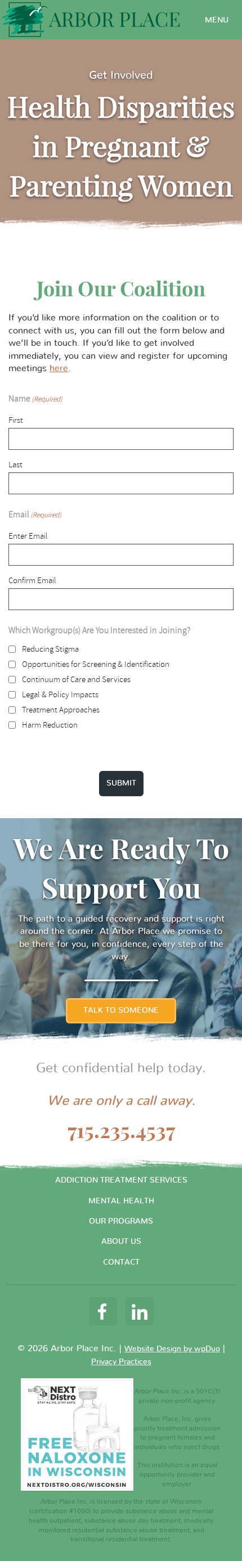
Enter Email (28, 536)
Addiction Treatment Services (121, 1180)
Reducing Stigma (50, 649)
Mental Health (121, 1201)
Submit (121, 783)
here (59, 368)
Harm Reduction (50, 725)
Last (15, 464)
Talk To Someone (121, 1010)
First (15, 420)
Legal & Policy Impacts (60, 694)
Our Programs (121, 1221)
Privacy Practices (121, 1362)
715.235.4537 (121, 1130)
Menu (216, 20)
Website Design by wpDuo (172, 1349)
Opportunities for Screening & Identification (95, 664)
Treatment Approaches (61, 710)
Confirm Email (32, 580)
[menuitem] (216, 20)
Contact (121, 1262)
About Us (121, 1242)
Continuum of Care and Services (76, 679)
